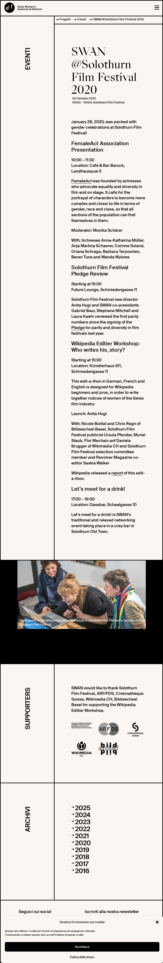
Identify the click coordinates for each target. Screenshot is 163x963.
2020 (83, 843)
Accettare (82, 947)
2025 (83, 808)
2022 (82, 829)
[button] (157, 922)
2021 (82, 836)
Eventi (81, 19)
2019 (82, 850)
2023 (82, 822)
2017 (82, 864)
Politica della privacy (82, 957)
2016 (82, 871)
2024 (82, 815)
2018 (82, 857)
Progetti (65, 19)
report (117, 473)
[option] (81, 594)
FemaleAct (81, 181)
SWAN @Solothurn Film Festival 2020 (118, 19)
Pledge (78, 327)
